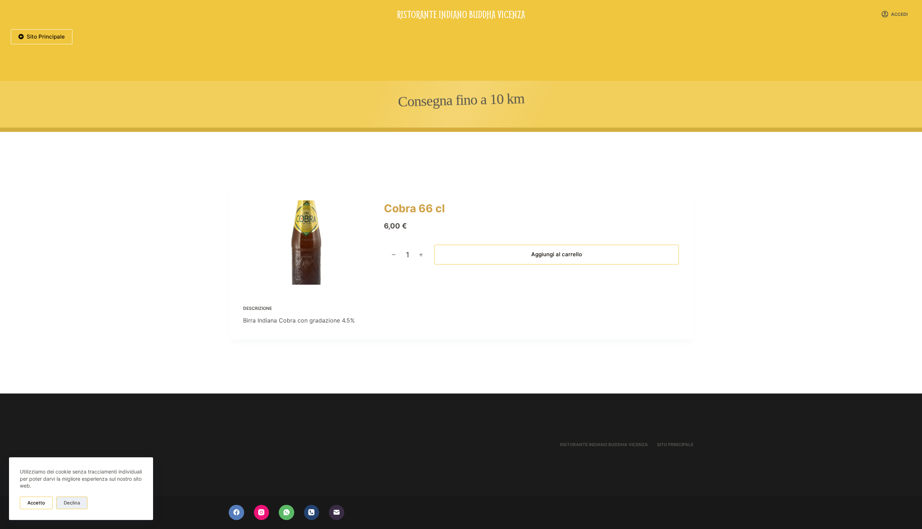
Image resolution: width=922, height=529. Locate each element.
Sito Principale (46, 36)
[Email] (336, 512)
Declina (72, 503)
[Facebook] (236, 512)
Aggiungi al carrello (556, 254)
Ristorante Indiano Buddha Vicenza (461, 14)
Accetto (36, 503)
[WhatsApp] (286, 512)
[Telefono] (311, 512)
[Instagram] (261, 512)
